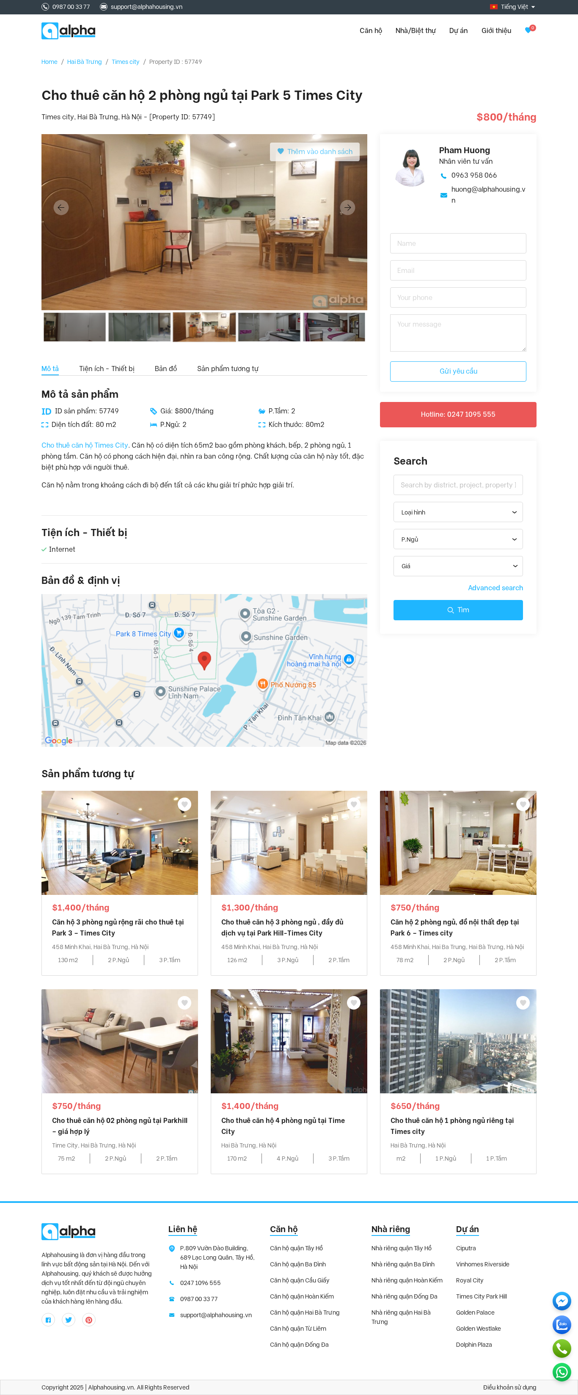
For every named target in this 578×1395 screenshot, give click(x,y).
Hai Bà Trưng (84, 61)
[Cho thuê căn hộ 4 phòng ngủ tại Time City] (289, 1041)
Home (49, 61)
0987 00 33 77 (71, 6)
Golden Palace (475, 1312)
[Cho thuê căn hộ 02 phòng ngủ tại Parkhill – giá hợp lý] (119, 1041)
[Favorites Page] (528, 31)
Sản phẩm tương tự (228, 369)
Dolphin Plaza (474, 1344)
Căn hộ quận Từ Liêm (298, 1328)
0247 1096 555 (200, 1282)
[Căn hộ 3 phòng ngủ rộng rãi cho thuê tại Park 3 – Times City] (119, 842)
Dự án (458, 31)
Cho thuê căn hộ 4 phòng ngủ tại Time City (283, 1126)
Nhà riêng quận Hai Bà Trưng (401, 1317)
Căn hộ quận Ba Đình (298, 1264)
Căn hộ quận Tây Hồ (296, 1248)
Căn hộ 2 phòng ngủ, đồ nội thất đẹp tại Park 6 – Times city (455, 927)
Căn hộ (284, 1229)
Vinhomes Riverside (482, 1264)
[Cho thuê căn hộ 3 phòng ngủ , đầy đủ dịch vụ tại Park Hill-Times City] (289, 842)
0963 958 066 (474, 175)
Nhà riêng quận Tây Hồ (402, 1248)
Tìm (463, 610)
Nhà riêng (391, 1229)
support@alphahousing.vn (146, 6)
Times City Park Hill (481, 1296)
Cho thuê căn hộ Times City (84, 445)
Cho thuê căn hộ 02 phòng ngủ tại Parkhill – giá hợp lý (119, 1126)
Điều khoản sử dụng (510, 1387)
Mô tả (50, 369)
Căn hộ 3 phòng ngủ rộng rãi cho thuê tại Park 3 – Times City (118, 927)
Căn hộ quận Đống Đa (299, 1344)
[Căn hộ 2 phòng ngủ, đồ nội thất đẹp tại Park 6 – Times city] (458, 842)
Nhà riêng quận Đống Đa (405, 1296)
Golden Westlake (478, 1328)
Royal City (470, 1280)
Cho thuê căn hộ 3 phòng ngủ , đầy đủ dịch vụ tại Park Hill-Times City (282, 927)
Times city (126, 61)
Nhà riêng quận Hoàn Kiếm (407, 1280)
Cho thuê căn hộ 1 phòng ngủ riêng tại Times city (452, 1126)
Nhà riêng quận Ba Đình (403, 1264)
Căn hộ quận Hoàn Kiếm (302, 1296)
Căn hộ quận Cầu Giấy (300, 1280)
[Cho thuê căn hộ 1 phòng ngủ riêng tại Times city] (458, 1041)
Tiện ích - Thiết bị (107, 369)
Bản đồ (166, 369)
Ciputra (466, 1248)
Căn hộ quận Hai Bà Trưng (305, 1312)
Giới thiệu (496, 31)
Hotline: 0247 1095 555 (458, 414)
